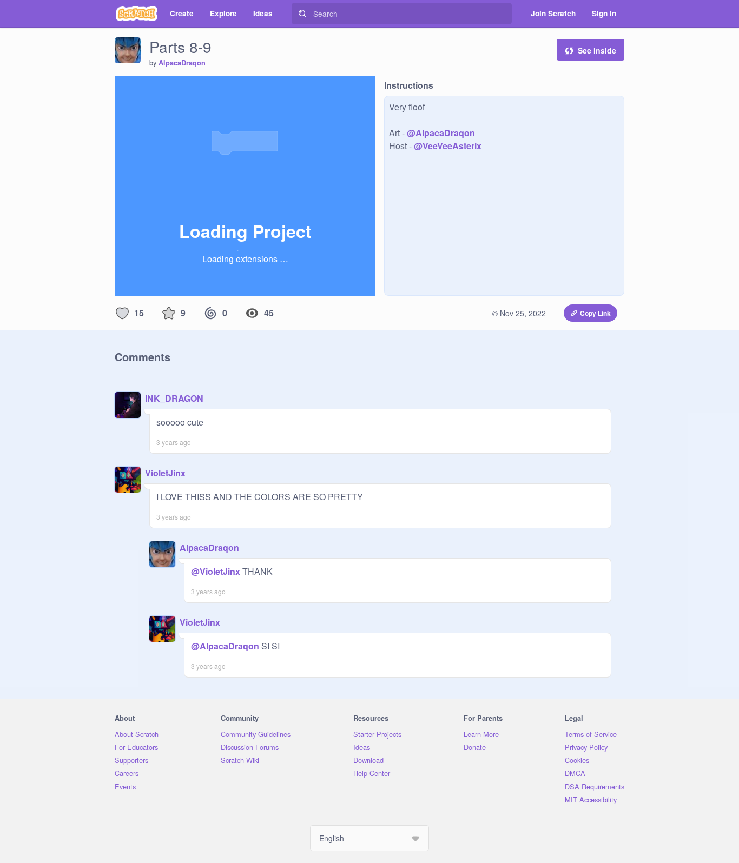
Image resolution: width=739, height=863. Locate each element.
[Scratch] (137, 13)
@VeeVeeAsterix (447, 146)
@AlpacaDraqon (441, 133)
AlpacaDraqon (182, 63)
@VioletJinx (215, 571)
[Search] (302, 13)
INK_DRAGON (174, 398)
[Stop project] (140, 88)
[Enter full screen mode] (366, 88)
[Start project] (123, 88)
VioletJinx (165, 473)
